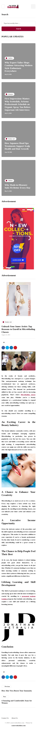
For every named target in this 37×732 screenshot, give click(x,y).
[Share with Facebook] (3, 347)
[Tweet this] (7, 347)
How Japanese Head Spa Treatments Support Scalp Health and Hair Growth (17, 146)
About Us (15, 718)
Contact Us (5, 718)
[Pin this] (15, 347)
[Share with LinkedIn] (11, 347)
